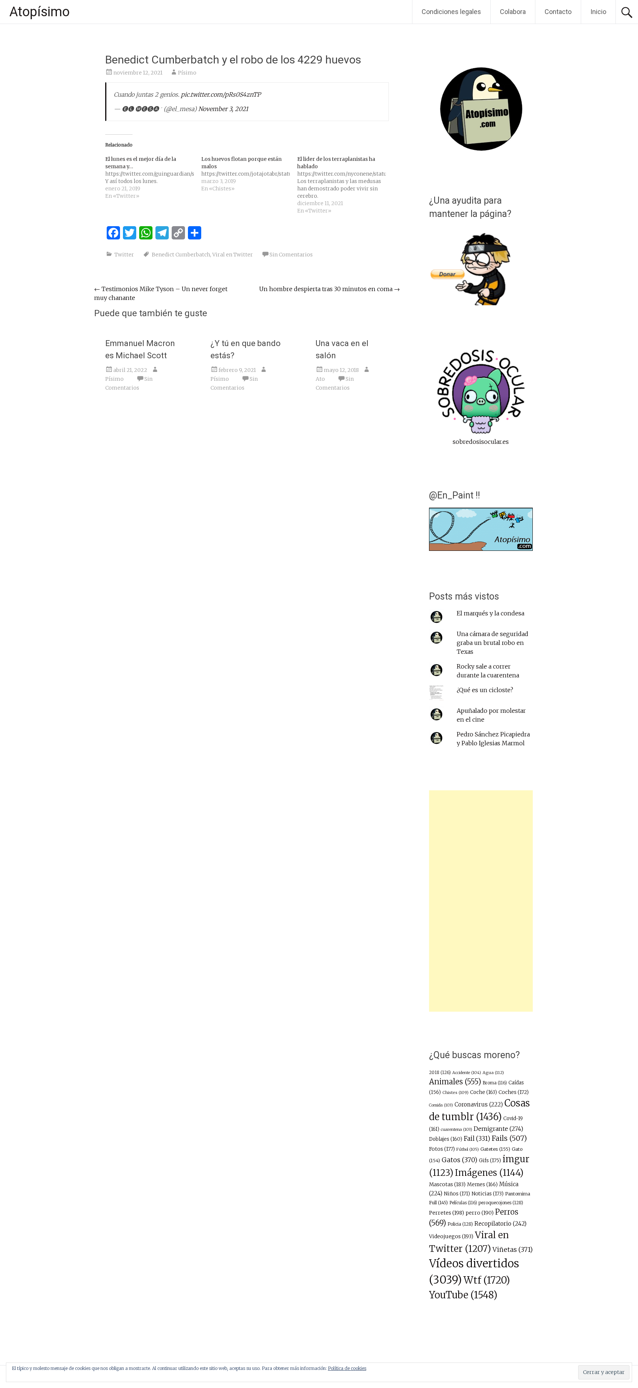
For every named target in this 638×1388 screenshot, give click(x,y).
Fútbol (467, 1149)
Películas (463, 1202)
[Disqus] (247, 511)
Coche (483, 1092)
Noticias (487, 1194)
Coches (513, 1092)
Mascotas (447, 1184)
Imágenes (489, 1172)
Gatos (459, 1160)
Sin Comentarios (291, 254)
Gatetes (495, 1149)
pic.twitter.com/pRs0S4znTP (221, 94)
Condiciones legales (451, 11)
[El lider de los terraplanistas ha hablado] (345, 184)
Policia (460, 1224)
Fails (509, 1138)
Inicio (598, 11)
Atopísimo (39, 12)
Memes (482, 1184)
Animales (455, 1081)
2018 (440, 1072)
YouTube (463, 1295)
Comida (441, 1105)
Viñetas (513, 1250)
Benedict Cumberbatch (181, 254)
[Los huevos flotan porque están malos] (249, 173)
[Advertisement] (481, 901)
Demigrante (498, 1128)
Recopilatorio (500, 1223)
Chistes (455, 1092)
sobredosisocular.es (481, 441)
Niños (457, 1194)
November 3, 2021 (223, 109)
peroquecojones (500, 1202)
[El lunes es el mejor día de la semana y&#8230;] (153, 177)
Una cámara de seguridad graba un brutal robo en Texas (492, 642)
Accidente (466, 1072)
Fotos (442, 1149)
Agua (493, 1072)
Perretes (446, 1212)
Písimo (187, 72)
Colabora (513, 11)
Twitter (124, 254)
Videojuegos (451, 1236)
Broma (495, 1082)
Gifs (490, 1160)
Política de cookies (347, 1368)
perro (480, 1212)
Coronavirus (479, 1104)
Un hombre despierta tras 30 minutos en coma (329, 289)
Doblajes (445, 1139)
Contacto (558, 11)
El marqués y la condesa (490, 613)
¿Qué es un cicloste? (485, 690)
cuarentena (456, 1129)
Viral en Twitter (232, 254)
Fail (477, 1139)
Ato (320, 379)
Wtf (486, 1280)
